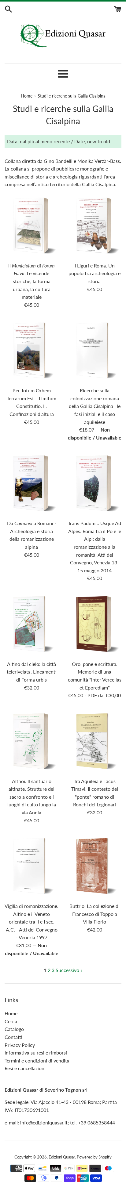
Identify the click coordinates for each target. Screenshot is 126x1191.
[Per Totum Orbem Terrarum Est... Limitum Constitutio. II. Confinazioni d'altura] (31, 350)
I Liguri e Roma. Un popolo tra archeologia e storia (94, 273)
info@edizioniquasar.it (44, 1122)
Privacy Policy (20, 1045)
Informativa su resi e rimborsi (36, 1052)
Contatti (13, 1037)
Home (11, 1013)
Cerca (11, 1021)
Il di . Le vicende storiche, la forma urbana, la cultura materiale (31, 281)
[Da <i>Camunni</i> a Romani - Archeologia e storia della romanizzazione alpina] (31, 483)
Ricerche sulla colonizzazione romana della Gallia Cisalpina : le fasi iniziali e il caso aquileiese (94, 406)
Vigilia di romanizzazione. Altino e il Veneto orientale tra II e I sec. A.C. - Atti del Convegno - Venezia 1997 (31, 921)
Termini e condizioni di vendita (37, 1060)
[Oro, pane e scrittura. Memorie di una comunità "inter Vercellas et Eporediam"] (94, 624)
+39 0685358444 (96, 1122)
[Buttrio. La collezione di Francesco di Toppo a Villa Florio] (94, 866)
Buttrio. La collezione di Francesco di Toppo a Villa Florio (94, 913)
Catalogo (14, 1029)
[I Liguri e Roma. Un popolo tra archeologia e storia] (94, 226)
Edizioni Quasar (62, 1157)
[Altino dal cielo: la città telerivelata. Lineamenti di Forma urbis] (31, 624)
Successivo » (69, 970)
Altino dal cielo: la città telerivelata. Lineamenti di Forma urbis (32, 671)
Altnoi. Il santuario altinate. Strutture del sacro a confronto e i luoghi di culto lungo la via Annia (31, 796)
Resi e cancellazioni (25, 1068)
